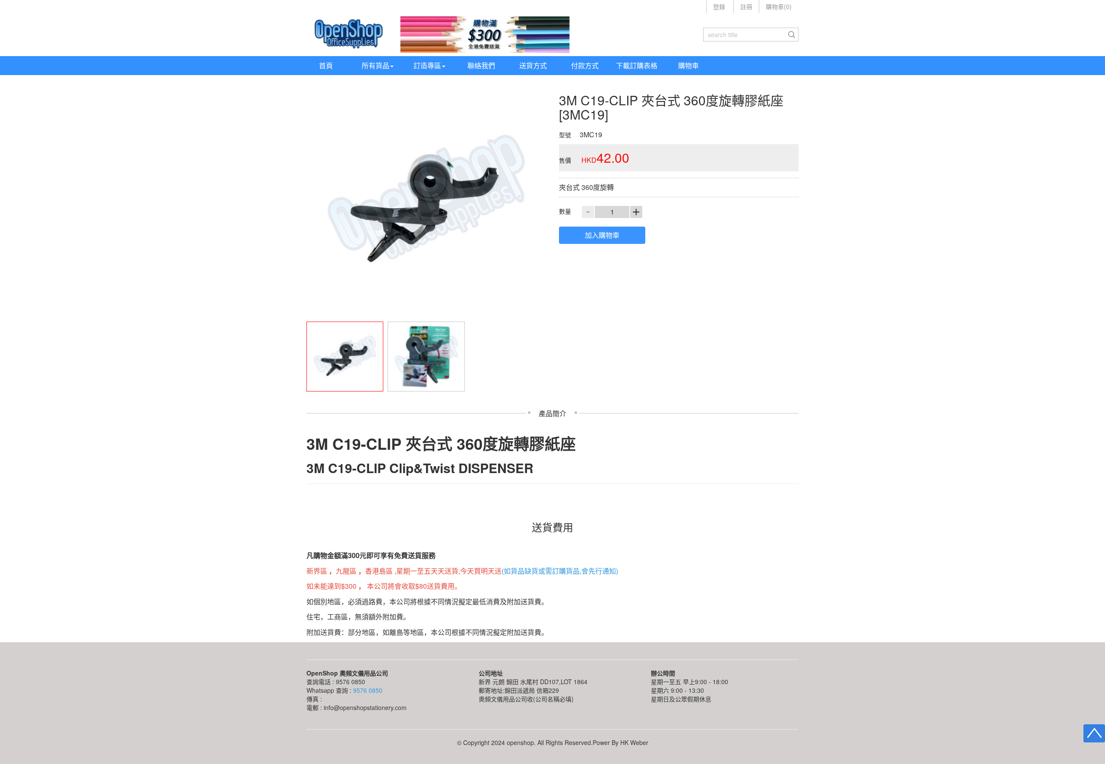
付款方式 (585, 65)
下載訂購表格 (636, 65)
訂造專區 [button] (427, 65)
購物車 (688, 65)
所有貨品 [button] (375, 65)
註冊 (746, 6)
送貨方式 (533, 65)
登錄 (719, 6)
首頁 (326, 65)
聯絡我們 (481, 65)
